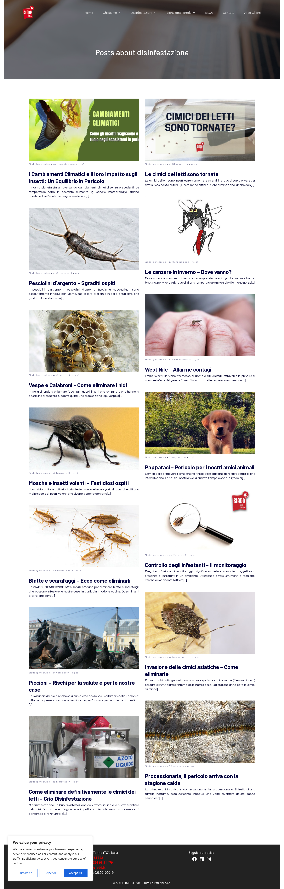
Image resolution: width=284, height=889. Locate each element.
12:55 (195, 262)
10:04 (79, 570)
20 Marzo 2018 (177, 555)
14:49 (194, 164)
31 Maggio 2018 (62, 375)
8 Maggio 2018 (177, 457)
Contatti (229, 12)
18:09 (76, 781)
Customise (25, 873)
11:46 (191, 457)
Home (89, 12)
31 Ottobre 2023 (178, 164)
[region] (50, 858)
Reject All (51, 873)
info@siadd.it (95, 867)
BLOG (209, 12)
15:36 (75, 473)
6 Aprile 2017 (176, 766)
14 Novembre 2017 (179, 657)
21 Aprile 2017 (61, 672)
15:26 (197, 359)
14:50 (78, 273)
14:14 (196, 657)
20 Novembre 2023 (64, 164)
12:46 (81, 164)
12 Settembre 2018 (180, 359)
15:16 (76, 375)
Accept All (75, 873)
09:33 (193, 555)
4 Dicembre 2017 (63, 570)
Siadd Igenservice (39, 164)
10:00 (190, 766)
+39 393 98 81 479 (100, 862)
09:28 (75, 672)
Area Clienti (252, 12)
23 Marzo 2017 (61, 781)
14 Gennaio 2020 (179, 262)
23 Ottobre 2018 (62, 273)
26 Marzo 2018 (61, 473)
